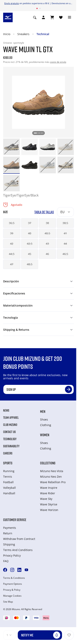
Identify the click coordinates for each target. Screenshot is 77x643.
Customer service (14, 519)
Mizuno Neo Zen (51, 476)
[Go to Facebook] (5, 570)
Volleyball (9, 488)
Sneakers (23, 34)
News (6, 410)
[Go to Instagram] (12, 570)
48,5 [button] (29, 264)
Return (7, 533)
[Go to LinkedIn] (19, 570)
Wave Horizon (49, 510)
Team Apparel (11, 418)
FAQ (5, 561)
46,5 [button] (65, 254)
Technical (43, 34)
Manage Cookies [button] (12, 595)
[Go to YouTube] (26, 570)
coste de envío (58, 62)
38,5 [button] (65, 223)
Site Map (8, 601)
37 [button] (29, 223)
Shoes (44, 419)
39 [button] (11, 233)
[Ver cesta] (52, 17)
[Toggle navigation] (69, 17)
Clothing (45, 425)
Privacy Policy (12, 555)
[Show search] (34, 17)
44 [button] (65, 243)
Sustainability (11, 446)
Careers (7, 453)
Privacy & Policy (11, 589)
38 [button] (47, 223)
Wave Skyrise (48, 504)
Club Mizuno (10, 425)
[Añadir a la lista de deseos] (69, 635)
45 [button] (29, 254)
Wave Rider (47, 493)
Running (8, 471)
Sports (7, 463)
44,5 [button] (11, 254)
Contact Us (9, 432)
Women (44, 435)
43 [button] (47, 243)
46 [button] (47, 254)
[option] (11, 147)
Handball (9, 493)
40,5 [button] (47, 233)
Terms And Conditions (18, 550)
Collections (47, 463)
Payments (9, 528)
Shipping (9, 544)
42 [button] (11, 243)
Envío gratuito (11, 3)
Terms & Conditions (14, 578)
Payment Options (12, 584)
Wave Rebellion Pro (53, 482)
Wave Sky (46, 499)
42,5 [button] (29, 243)
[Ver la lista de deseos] (60, 17)
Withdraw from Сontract (19, 539)
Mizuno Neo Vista (51, 471)
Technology (10, 439)
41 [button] (65, 233)
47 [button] (11, 264)
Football (8, 482)
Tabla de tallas (44, 212)
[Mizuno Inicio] (8, 17)
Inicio (6, 34)
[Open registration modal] (43, 17)
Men (42, 411)
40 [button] (29, 233)
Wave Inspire (48, 488)
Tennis (7, 476)
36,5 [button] (11, 223)
